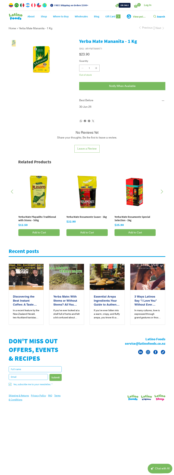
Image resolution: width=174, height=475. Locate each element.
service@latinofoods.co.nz (145, 347)
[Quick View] (39, 196)
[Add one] (96, 72)
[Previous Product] (12, 195)
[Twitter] (93, 125)
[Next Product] (162, 195)
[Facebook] (85, 125)
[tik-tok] (163, 356)
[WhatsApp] (81, 125)
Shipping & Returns (19, 399)
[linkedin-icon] (140, 356)
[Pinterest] (89, 125)
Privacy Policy (38, 399)
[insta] (148, 356)
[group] (87, 207)
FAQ (50, 399)
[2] (155, 356)
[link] (137, 5)
